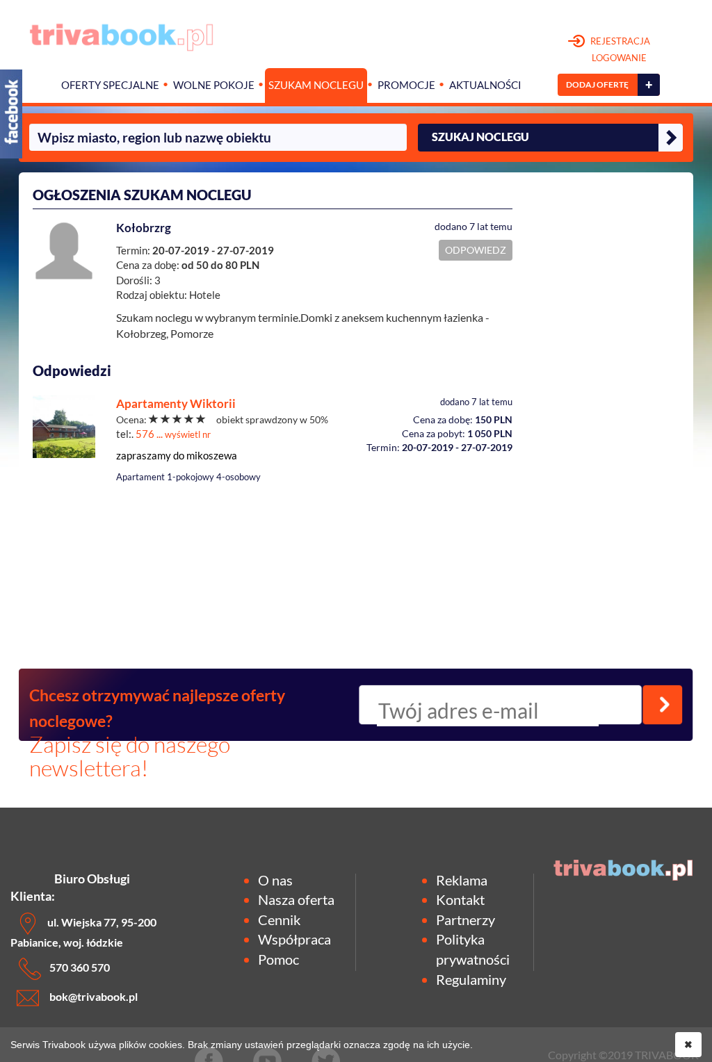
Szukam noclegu (316, 85)
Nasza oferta (296, 899)
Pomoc (278, 959)
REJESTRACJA (619, 49)
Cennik (279, 919)
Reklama (461, 880)
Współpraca (294, 939)
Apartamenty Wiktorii (176, 403)
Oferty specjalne (110, 85)
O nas (275, 880)
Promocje (406, 85)
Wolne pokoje (213, 85)
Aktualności (485, 85)
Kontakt (460, 899)
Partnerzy (465, 919)
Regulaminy (471, 979)
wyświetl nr (188, 434)
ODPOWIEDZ (475, 250)
